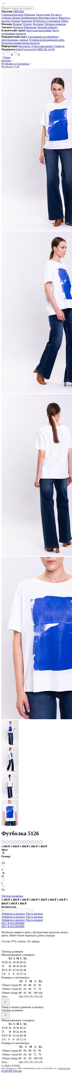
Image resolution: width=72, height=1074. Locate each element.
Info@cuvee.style (26, 49)
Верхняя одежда (48, 17)
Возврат (17, 24)
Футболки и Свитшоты (46, 20)
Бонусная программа (39, 30)
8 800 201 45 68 (45, 49)
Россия (17, 1070)
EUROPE (7, 1070)
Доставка (38, 24)
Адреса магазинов (42, 46)
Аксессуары (43, 14)
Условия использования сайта (46, 39)
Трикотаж (26, 20)
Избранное (30, 27)
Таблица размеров (55, 24)
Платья (15, 20)
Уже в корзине (34, 913)
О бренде (58, 46)
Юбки (64, 20)
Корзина (18, 27)
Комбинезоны (29, 17)
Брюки (17, 17)
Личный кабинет (47, 27)
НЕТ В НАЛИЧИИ (12, 923)
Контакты (24, 46)
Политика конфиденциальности (20, 43)
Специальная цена (12, 14)
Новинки (29, 14)
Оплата (27, 24)
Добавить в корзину (13, 913)
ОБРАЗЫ (18, 11)
